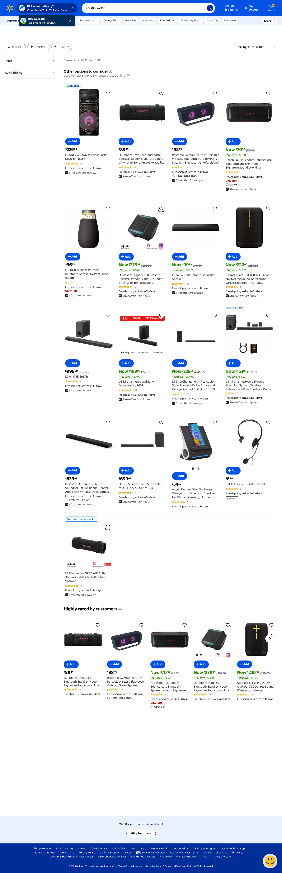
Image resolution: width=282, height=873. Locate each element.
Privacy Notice (87, 852)
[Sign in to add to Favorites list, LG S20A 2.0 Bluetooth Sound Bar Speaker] (215, 208)
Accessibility (180, 848)
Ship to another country (42, 22)
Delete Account (224, 856)
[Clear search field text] (201, 8)
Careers (82, 848)
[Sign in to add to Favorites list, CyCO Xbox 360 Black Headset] (268, 422)
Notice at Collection (214, 852)
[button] (229, 8)
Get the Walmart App (233, 848)
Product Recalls (160, 848)
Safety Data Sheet (45, 852)
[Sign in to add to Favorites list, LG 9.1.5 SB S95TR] (108, 315)
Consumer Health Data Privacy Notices (71, 856)
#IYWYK (205, 856)
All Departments (42, 848)
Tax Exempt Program (204, 848)
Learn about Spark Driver (112, 856)
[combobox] (148, 8)
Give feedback (141, 833)
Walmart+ (230, 20)
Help (143, 848)
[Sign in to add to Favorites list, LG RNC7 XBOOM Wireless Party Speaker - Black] (108, 93)
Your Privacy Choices (154, 852)
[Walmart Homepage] (10, 8)
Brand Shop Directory (143, 856)
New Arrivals (167, 20)
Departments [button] (15, 20)
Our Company (100, 848)
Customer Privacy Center (184, 852)
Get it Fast (130, 20)
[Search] (210, 8)
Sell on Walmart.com (124, 848)
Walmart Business (186, 856)
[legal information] (128, 75)
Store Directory (64, 848)
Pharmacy (148, 20)
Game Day (212, 20)
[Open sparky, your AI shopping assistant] (270, 861)
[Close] (71, 20)
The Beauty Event (190, 20)
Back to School (88, 20)
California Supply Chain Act (115, 852)
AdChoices (237, 852)
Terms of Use (66, 852)
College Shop (111, 20)
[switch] (15, 47)
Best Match (257, 47)
